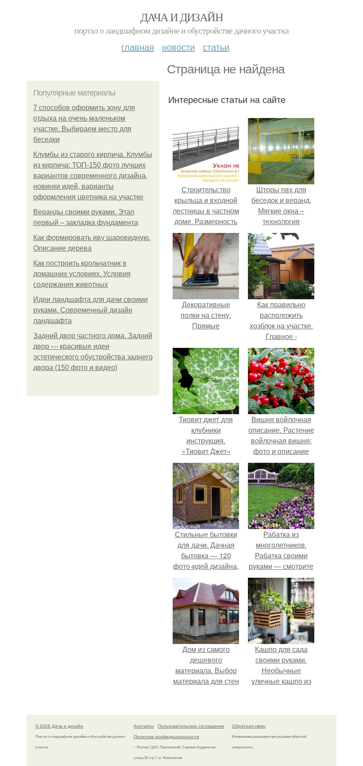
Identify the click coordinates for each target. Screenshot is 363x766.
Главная (137, 46)
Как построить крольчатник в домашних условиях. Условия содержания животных (82, 273)
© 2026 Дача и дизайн (59, 726)
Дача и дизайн (181, 16)
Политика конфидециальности (166, 736)
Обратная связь (249, 726)
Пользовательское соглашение (191, 726)
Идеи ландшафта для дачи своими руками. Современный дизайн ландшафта (90, 310)
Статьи (216, 46)
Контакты (144, 726)
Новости (178, 46)
